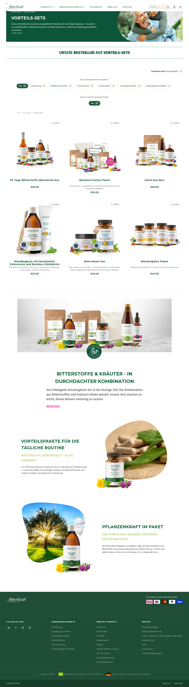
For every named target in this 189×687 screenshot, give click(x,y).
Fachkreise (96, 7)
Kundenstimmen (105, 662)
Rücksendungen (150, 627)
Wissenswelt (103, 640)
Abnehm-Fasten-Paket (94, 180)
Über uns (112, 7)
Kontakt (128, 7)
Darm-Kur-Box (154, 180)
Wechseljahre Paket (154, 261)
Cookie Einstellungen (152, 653)
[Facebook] (16, 627)
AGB (144, 644)
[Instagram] (22, 627)
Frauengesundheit (60, 636)
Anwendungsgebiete (71, 7)
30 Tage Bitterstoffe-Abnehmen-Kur (34, 180)
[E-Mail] (29, 627)
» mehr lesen (16, 33)
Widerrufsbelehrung (152, 631)
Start (19, 113)
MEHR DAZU (53, 406)
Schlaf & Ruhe (58, 640)
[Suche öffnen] (168, 7)
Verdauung (56, 627)
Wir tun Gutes (103, 653)
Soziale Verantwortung (108, 649)
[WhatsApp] (9, 627)
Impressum (147, 649)
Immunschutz (58, 644)
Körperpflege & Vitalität (62, 649)
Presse (100, 644)
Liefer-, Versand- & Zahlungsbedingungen (162, 636)
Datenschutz (148, 640)
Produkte (47, 7)
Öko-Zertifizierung (105, 657)
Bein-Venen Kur (94, 261)
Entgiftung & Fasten (61, 631)
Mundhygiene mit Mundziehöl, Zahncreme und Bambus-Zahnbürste (35, 263)
